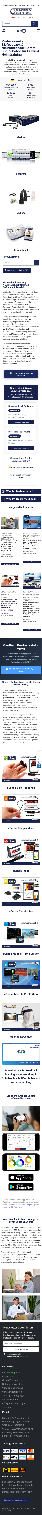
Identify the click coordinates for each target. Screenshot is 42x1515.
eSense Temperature (21, 828)
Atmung (37, 593)
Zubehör (21, 213)
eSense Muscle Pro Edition (21, 994)
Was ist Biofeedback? (19, 491)
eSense (25, 533)
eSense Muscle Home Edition (21, 953)
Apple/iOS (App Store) (13, 1207)
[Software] (21, 156)
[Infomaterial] (21, 233)
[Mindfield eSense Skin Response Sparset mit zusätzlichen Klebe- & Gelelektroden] (10, 580)
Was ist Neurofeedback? (21, 499)
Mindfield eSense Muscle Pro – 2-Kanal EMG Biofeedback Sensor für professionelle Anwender (32, 543)
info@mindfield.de (19, 1435)
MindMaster (35, 597)
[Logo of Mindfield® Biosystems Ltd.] (21, 11)
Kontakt (6, 1412)
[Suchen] (34, 24)
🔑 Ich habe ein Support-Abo (21, 467)
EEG (14, 533)
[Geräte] (21, 119)
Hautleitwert (11, 593)
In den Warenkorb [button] (32, 562)
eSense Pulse (21, 870)
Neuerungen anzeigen (21, 422)
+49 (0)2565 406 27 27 (22, 1429)
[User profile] (4, 30)
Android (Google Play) (27, 1204)
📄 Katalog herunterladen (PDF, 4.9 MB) (21, 670)
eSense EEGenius (6, 533)
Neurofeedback (6, 535)
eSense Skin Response (21, 787)
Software (21, 173)
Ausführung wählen (10, 564)
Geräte (21, 137)
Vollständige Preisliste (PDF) (17, 270)
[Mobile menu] (38, 30)
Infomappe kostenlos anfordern (21, 374)
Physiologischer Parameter (7, 596)
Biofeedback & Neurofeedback (28, 592)
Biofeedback (33, 533)
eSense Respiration (21, 911)
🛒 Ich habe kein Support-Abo (21, 476)
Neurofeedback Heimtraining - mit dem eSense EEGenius (21, 1220)
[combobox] (16, 24)
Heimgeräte (36, 535)
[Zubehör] (22, 197)
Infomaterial (21, 250)
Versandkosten (9, 556)
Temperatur (27, 600)
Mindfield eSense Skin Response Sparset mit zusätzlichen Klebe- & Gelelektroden (9, 602)
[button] (21, 31)
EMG (24, 535)
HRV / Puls (26, 597)
